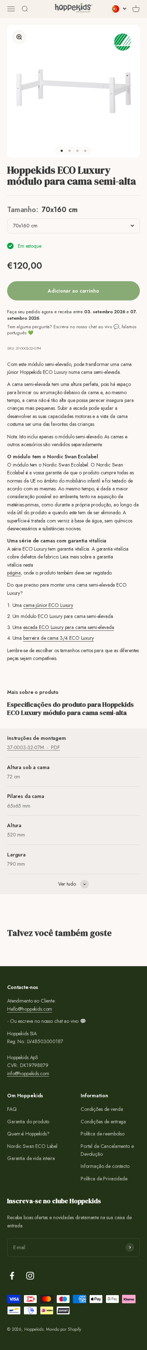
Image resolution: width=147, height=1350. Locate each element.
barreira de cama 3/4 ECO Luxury (58, 637)
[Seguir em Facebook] (12, 1276)
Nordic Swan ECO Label (32, 1146)
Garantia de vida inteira (31, 1158)
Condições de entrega (103, 1121)
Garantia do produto (28, 1121)
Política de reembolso (103, 1133)
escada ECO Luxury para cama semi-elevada (68, 627)
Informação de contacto (105, 1166)
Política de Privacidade (104, 1178)
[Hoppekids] (73, 9)
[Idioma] (119, 8)
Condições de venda (102, 1109)
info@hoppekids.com (28, 1073)
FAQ (12, 1109)
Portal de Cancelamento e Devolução (107, 1150)
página (14, 572)
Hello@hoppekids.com (29, 1008)
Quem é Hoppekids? (28, 1133)
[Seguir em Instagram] (30, 1276)
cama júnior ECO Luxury (48, 605)
